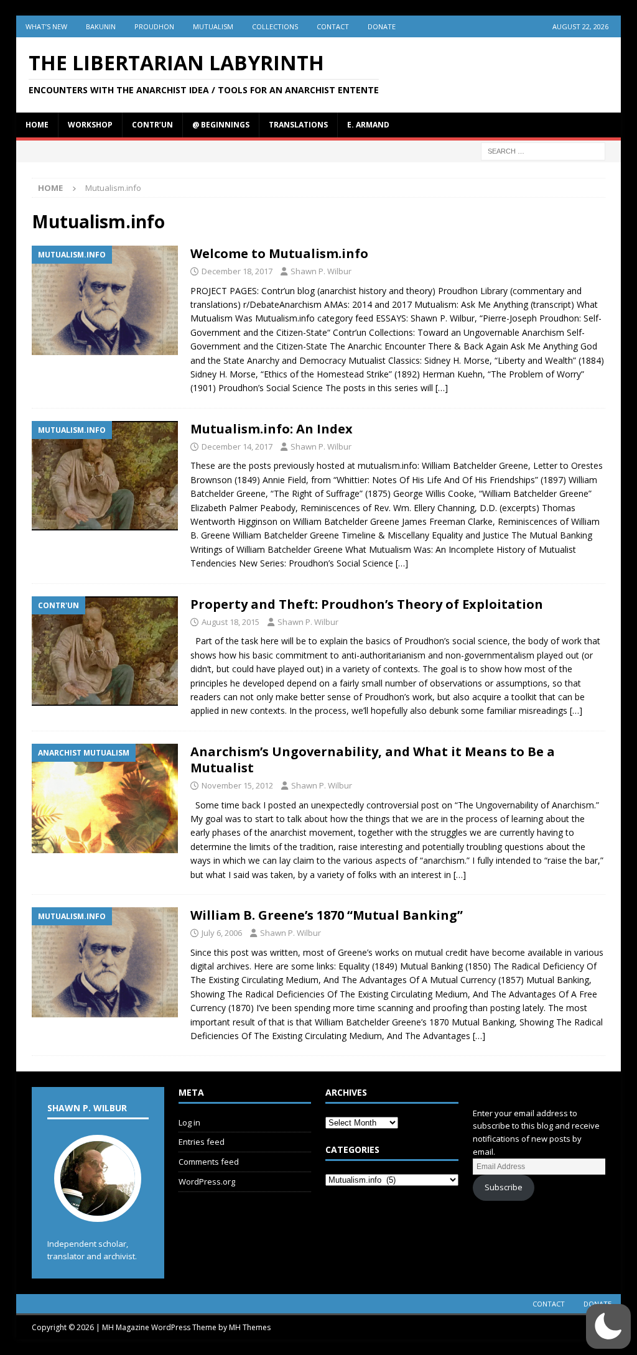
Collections (275, 26)
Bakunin (101, 26)
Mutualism (213, 26)
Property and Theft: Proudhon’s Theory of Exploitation (366, 604)
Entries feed (202, 1141)
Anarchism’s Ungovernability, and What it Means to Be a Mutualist (372, 759)
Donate (382, 26)
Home (37, 124)
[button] (608, 1326)
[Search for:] (543, 150)
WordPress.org (207, 1181)
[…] (441, 388)
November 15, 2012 (237, 785)
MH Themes (250, 1327)
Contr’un (152, 124)
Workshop (90, 124)
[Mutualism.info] (105, 300)
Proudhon (154, 26)
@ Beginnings (220, 124)
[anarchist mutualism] (105, 799)
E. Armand (368, 124)
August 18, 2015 (230, 621)
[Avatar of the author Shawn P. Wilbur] (97, 1208)
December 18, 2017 (237, 271)
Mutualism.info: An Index (271, 428)
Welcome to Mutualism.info (279, 253)
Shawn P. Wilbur (321, 271)
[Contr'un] (105, 651)
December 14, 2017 (237, 446)
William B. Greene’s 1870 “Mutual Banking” (326, 915)
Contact (333, 26)
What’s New (46, 26)
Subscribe (504, 1187)
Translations (298, 124)
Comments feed (209, 1161)
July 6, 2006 (222, 932)
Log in (189, 1122)
